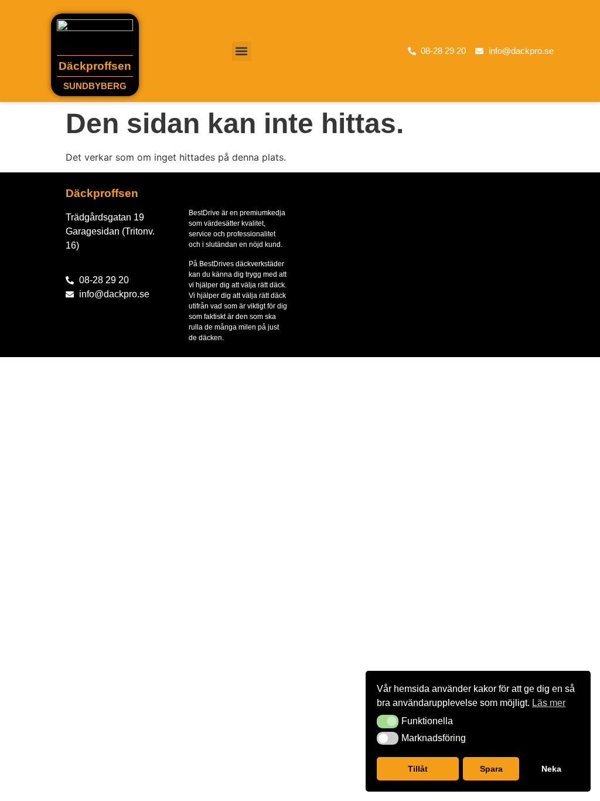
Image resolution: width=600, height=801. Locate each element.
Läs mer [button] (548, 703)
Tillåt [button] (418, 768)
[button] (387, 721)
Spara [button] (491, 768)
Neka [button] (551, 768)
